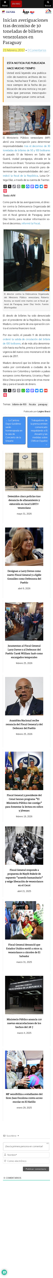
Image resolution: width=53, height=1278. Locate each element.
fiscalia (32, 404)
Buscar (48, 5)
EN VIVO (16, 3)
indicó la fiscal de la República (20, 175)
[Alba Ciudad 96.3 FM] (26, 12)
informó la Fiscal (30, 223)
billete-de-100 (19, 404)
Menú (5, 5)
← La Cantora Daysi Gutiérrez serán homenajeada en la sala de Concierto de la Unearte (14, 430)
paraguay (42, 404)
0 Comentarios (37, 50)
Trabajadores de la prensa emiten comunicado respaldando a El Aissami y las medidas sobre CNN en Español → (39, 432)
